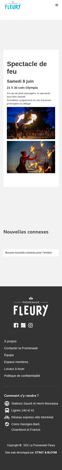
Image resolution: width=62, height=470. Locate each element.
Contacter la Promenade (21, 348)
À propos (10, 341)
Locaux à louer (14, 369)
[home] (14, 5)
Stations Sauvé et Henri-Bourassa (34, 403)
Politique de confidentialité (22, 375)
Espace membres (16, 362)
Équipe (9, 355)
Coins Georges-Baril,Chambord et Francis (25, 426)
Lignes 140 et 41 (22, 410)
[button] (57, 5)
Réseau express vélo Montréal (32, 417)
